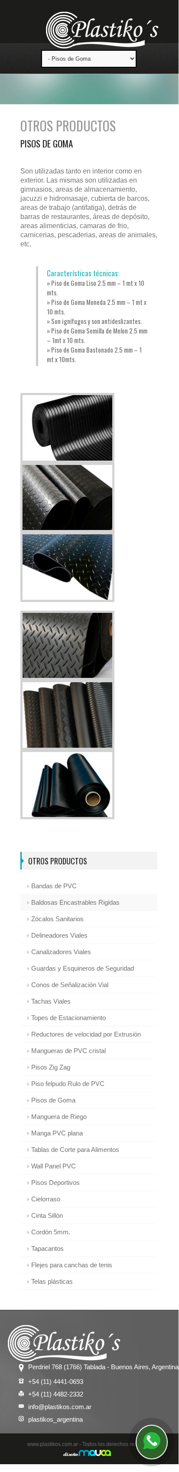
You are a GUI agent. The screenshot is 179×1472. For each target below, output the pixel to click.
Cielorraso (45, 1199)
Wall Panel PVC (53, 1166)
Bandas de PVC (54, 886)
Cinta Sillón (47, 1215)
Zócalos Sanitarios (57, 918)
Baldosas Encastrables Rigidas (75, 902)
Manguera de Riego (59, 1116)
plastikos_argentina (55, 1419)
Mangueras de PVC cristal (68, 1050)
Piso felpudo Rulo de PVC (67, 1083)
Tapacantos (47, 1248)
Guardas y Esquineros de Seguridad (82, 968)
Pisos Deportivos (55, 1182)
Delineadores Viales (59, 935)
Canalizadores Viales (61, 951)
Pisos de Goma (53, 1100)
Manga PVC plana (57, 1133)
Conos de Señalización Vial (69, 984)
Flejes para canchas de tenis (71, 1265)
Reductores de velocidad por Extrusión (86, 1034)
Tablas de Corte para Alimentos (75, 1149)
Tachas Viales (51, 1001)
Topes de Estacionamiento (68, 1017)
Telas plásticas (52, 1281)
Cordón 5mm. (50, 1232)
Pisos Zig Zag (50, 1067)
